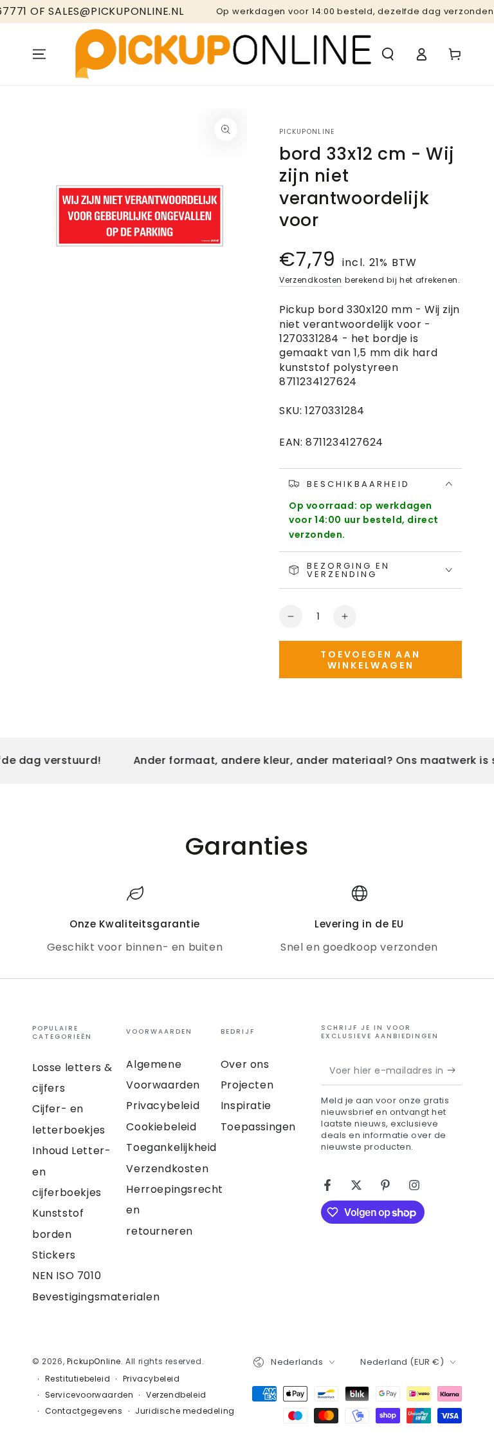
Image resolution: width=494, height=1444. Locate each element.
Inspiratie (246, 1105)
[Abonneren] (454, 1070)
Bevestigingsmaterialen (96, 1296)
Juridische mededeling (185, 1411)
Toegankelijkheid (171, 1147)
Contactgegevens (84, 1411)
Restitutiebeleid (78, 1379)
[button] (388, 54)
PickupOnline (307, 132)
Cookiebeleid (161, 1126)
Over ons (245, 1064)
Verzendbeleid (176, 1395)
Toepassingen (258, 1126)
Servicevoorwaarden (89, 1395)
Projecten (247, 1085)
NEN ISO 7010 (66, 1275)
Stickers (54, 1255)
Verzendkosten (310, 279)
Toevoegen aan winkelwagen (370, 660)
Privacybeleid (162, 1105)
